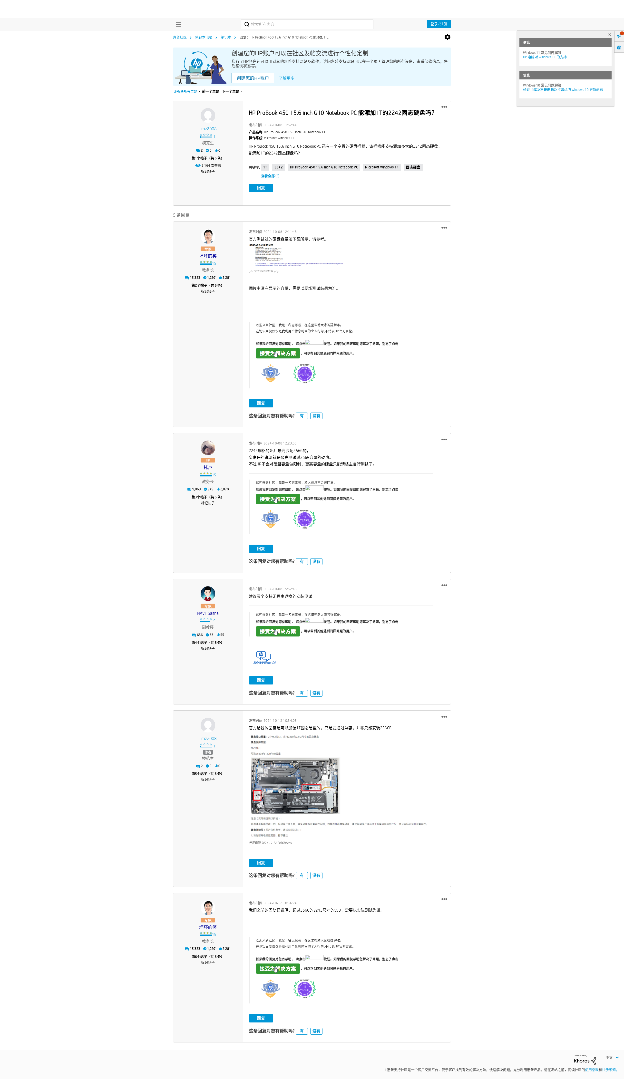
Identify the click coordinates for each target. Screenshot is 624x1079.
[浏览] (177, 24)
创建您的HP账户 (253, 78)
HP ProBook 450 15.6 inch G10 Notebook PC (324, 167)
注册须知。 (610, 1070)
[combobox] (307, 24)
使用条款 (592, 1070)
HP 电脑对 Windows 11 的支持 (545, 57)
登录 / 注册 (439, 24)
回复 (261, 187)
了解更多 (286, 78)
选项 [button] (447, 37)
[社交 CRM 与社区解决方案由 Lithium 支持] (585, 1059)
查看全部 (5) (270, 176)
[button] (444, 107)
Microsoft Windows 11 (382, 167)
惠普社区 (180, 37)
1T (265, 167)
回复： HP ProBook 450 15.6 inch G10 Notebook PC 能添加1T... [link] (284, 37)
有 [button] (302, 415)
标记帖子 (208, 171)
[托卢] (208, 448)
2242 (278, 167)
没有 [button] (316, 415)
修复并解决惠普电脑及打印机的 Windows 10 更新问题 (563, 89)
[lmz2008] (208, 115)
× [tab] (610, 34)
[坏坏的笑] (208, 236)
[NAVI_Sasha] (208, 593)
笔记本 (226, 37)
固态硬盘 (413, 167)
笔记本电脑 (203, 37)
